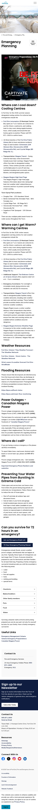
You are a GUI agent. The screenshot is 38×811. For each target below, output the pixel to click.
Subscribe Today (10, 705)
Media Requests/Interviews (11, 748)
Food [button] (5, 608)
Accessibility (6, 743)
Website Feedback (7, 789)
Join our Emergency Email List (14, 540)
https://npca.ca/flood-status (11, 390)
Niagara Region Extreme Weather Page (18, 326)
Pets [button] (5, 603)
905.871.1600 (6, 718)
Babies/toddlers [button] (9, 594)
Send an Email (6, 720)
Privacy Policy (19, 802)
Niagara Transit (21, 156)
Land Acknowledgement (9, 785)
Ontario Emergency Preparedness (14, 639)
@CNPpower (23, 420)
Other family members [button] (11, 598)
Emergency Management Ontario (13, 636)
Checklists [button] (7, 589)
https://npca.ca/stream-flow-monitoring (16, 394)
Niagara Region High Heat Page (15, 177)
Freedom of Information (8, 777)
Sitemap (4, 741)
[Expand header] (35, 3)
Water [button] (5, 612)
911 (14, 667)
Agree (6, 807)
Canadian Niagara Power (20, 422)
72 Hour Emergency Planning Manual (17, 545)
